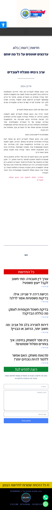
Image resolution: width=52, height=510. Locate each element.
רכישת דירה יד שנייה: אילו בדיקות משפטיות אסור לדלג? (28, 296)
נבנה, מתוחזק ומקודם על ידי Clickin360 (26, 491)
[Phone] (45, 497)
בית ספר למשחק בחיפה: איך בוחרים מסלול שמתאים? (29, 342)
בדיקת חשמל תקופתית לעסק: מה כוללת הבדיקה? (28, 311)
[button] (26, 31)
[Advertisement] (26, 213)
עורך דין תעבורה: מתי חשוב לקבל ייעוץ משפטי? (30, 280)
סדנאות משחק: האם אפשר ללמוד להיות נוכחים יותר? (30, 357)
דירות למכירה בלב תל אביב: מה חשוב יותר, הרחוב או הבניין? (27, 326)
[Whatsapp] (45, 504)
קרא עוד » (44, 286)
